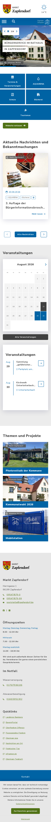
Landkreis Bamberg (14, 717)
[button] (44, 234)
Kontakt (25, 776)
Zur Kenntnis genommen (25, 811)
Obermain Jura (12, 738)
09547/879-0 (14, 594)
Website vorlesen (14, 125)
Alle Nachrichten (25, 234)
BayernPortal (12, 722)
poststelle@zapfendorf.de (20, 602)
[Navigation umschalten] (4, 21)
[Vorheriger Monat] (6, 264)
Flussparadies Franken (16, 733)
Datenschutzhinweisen (25, 804)
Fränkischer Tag (13, 748)
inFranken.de (11, 754)
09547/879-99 (14, 598)
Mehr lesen (37, 214)
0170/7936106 (14, 685)
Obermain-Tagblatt (14, 759)
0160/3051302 (14, 699)
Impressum (25, 819)
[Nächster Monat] (45, 264)
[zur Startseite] (17, 9)
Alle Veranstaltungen (25, 337)
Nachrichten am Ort (14, 743)
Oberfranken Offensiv (15, 727)
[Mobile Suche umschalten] (13, 21)
